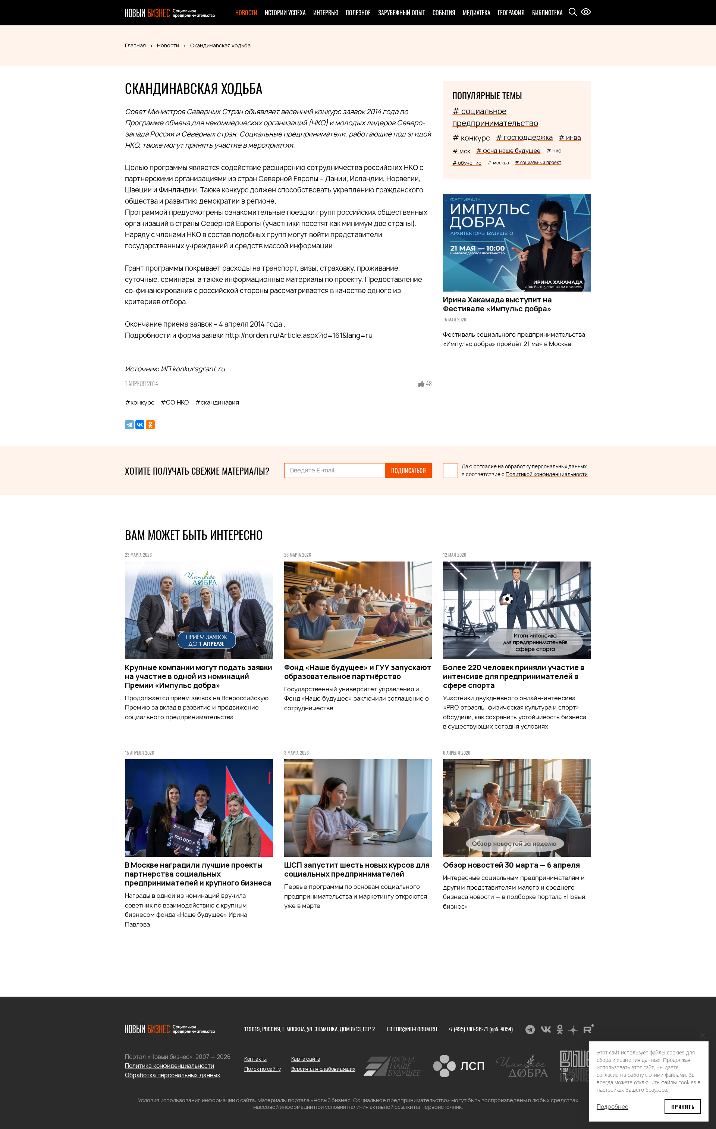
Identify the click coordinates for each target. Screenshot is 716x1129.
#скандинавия (217, 402)
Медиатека (476, 12)
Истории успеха (285, 12)
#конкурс (139, 402)
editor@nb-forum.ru (412, 1029)
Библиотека (547, 12)
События (444, 12)
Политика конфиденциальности (169, 1066)
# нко (554, 150)
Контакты (255, 1059)
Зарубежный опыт (401, 12)
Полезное (358, 12)
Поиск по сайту (262, 1069)
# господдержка (524, 137)
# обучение (466, 163)
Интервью (325, 12)
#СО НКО (174, 402)
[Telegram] (129, 424)
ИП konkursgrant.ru (193, 369)
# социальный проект (538, 162)
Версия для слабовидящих (323, 1069)
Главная (135, 45)
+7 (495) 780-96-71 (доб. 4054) (480, 1029)
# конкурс (471, 138)
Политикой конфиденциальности (547, 474)
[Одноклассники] (150, 424)
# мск (461, 151)
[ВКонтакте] (139, 424)
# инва (570, 137)
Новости (246, 12)
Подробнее (612, 1106)
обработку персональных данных (546, 466)
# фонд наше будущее (508, 151)
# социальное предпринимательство (495, 117)
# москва (498, 163)
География (511, 12)
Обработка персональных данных (172, 1075)
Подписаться (408, 470)
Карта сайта (305, 1059)
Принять (682, 1106)
